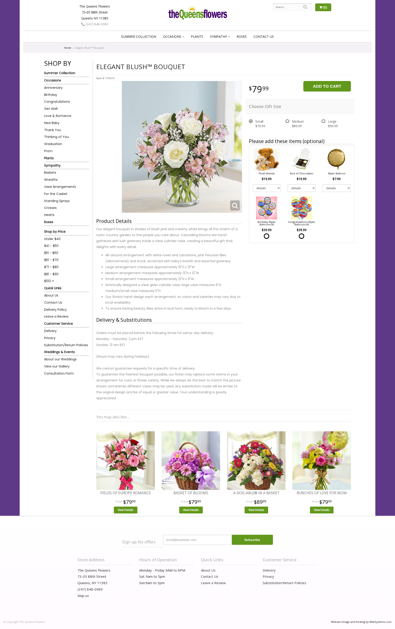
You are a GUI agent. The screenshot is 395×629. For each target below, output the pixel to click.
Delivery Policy (55, 309)
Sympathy (218, 36)
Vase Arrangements (60, 186)
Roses (242, 36)
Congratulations (57, 101)
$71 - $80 (51, 267)
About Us (51, 295)
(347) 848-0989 (96, 24)
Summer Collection (138, 36)
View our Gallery (56, 366)
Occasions (172, 36)
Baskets (50, 172)
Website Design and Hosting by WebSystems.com (361, 622)
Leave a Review (56, 316)
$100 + (49, 281)
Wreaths (51, 179)
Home (67, 47)
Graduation (53, 144)
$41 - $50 (51, 245)
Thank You (52, 130)
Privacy (50, 338)
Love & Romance (57, 115)
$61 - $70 (51, 260)
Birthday (50, 94)
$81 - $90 (51, 274)
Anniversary (53, 87)
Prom (48, 151)
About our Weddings (60, 359)
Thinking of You (56, 137)
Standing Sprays (57, 201)
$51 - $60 (51, 253)
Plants (197, 36)
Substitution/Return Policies (66, 345)
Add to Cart (327, 86)
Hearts (49, 215)
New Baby (51, 123)
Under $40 (52, 239)
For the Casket (55, 194)
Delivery (50, 331)
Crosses (50, 207)
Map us (83, 595)
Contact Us (264, 36)
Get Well (51, 108)
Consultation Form (59, 373)
